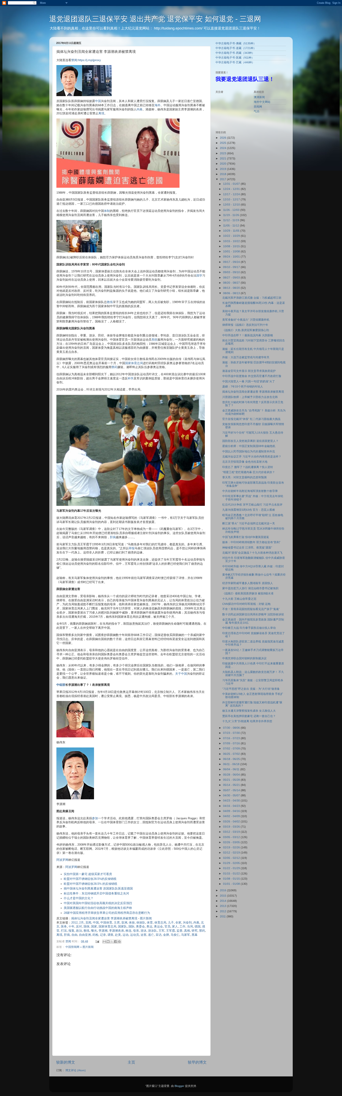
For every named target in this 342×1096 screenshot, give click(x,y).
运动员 (134, 934)
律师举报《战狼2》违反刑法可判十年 (245, 324)
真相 (187, 930)
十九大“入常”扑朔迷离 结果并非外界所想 (247, 721)
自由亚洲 (85, 934)
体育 (150, 922)
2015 (223, 895)
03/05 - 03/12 (232, 837)
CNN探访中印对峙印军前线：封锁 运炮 (246, 603)
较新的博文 (65, 1062)
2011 (223, 916)
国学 (199, 275)
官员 (167, 926)
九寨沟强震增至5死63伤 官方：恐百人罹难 (248, 509)
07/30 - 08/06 (232, 727)
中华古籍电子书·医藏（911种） (235, 57)
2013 (223, 906)
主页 (131, 1062)
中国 (98, 101)
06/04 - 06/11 (231, 769)
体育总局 (160, 922)
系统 (154, 339)
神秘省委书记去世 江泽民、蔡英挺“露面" (247, 547)
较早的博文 (197, 1062)
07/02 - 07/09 (232, 748)
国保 (86, 926)
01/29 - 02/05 (232, 863)
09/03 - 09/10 (232, 272)
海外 (158, 105)
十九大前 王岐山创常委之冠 (239, 598)
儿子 (171, 922)
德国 (197, 926)
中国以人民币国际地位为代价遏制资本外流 (248, 451)
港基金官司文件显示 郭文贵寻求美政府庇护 (249, 370)
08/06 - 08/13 (232, 293)
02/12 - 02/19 (232, 852)
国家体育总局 (134, 363)
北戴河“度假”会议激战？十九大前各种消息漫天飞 (252, 552)
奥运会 (158, 926)
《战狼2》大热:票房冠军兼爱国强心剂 (245, 330)
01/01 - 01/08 (232, 883)
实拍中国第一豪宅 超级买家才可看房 (88, 874)
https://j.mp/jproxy (89, 60)
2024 (223, 148)
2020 (223, 163)
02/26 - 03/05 (232, 842)
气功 (256, 111)
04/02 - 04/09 (232, 816)
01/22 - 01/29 (232, 868)
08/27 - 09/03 (232, 277)
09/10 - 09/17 (232, 267)
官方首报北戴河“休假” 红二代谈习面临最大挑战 (251, 419)
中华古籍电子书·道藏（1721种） (236, 48)
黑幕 (195, 934)
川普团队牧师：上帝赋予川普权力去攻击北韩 (250, 397)
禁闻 (74, 60)
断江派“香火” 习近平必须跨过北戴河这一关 (248, 523)
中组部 (60, 684)
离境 (101, 113)
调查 (110, 934)
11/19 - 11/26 (231, 215)
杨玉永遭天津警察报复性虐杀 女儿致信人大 (249, 710)
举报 (132, 548)
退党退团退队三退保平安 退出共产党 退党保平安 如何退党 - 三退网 (155, 19)
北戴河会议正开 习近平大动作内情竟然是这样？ (251, 456)
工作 (182, 926)
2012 (74, 922)
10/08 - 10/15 (232, 246)
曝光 (94, 930)
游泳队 (152, 930)
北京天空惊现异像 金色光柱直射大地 (244, 461)
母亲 (136, 930)
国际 (131, 926)
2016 (223, 890)
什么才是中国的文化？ (78, 898)
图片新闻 (146, 918)
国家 (94, 926)
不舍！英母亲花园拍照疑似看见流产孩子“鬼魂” (251, 609)
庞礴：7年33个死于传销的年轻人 (242, 386)
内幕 (139, 109)
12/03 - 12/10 (232, 204)
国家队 (122, 926)
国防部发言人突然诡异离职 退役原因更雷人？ (250, 441)
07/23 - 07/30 (232, 732)
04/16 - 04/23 (232, 805)
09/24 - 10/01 (232, 256)
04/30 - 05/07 (232, 795)
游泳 (143, 930)
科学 (131, 378)
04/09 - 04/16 (232, 811)
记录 (103, 934)
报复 (71, 930)
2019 (223, 169)
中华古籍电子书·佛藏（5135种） (236, 43)
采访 (159, 934)
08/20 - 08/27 (232, 282)
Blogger (179, 1086)
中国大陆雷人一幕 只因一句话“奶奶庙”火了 (248, 381)
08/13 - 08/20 (232, 287)
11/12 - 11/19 (231, 220)
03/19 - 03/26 (232, 826)
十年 (71, 926)
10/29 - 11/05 (231, 230)
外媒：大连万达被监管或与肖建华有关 (245, 357)
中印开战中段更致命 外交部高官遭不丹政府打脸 (251, 376)
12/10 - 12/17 (232, 199)
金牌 (166, 934)
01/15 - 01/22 (232, 873)
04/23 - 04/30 (232, 800)
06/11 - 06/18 (231, 764)
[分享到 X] (112, 941)
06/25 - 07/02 (232, 753)
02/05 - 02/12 (232, 857)
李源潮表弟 (116, 930)
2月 (81, 922)
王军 (161, 930)
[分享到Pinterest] (119, 941)
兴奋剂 (187, 922)
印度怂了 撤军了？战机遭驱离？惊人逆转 (247, 467)
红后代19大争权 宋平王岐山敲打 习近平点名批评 (252, 504)
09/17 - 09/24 (232, 262)
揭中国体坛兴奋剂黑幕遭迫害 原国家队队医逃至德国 (98, 888)
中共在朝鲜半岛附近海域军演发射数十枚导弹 (250, 491)
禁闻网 (258, 106)
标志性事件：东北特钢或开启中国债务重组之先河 (96, 893)
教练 (110, 302)
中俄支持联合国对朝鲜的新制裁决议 (244, 658)
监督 (179, 930)
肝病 (113, 537)
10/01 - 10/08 (232, 251)
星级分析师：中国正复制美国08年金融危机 (248, 446)
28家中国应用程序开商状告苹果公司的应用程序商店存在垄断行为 (107, 912)
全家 (178, 922)
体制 (107, 210)
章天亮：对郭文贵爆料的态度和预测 (244, 477)
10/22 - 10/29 (232, 235)
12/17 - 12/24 (232, 194)
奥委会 (140, 926)
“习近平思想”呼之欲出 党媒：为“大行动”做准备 (251, 688)
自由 (74, 934)
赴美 (118, 934)
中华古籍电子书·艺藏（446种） (235, 62)
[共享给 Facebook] (116, 941)
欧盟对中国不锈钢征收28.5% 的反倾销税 (90, 883)
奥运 (149, 926)
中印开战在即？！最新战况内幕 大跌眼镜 (247, 335)
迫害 (143, 934)
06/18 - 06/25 (232, 759)
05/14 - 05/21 (232, 784)
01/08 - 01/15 (232, 878)
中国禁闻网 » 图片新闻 (80, 946)
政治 (79, 930)
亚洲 (124, 922)
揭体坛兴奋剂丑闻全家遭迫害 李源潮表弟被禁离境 (104, 918)
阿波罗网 (62, 859)
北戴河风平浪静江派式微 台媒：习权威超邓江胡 (251, 297)
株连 (128, 930)
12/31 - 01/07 (232, 183)
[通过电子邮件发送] (104, 941)
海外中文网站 (262, 101)
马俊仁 (175, 934)
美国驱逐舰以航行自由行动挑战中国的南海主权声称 (98, 907)
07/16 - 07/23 (232, 738)
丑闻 (88, 922)
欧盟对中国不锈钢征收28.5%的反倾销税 (90, 878)
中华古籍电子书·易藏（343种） (235, 52)
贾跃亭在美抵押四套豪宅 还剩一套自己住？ (249, 716)
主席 (117, 922)
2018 (223, 174)
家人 (175, 926)
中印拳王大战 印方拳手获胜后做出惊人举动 (249, 627)
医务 (64, 926)
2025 (223, 142)
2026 (223, 137)
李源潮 (103, 930)
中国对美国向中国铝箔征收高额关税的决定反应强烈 (98, 903)
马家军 (185, 934)
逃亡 (151, 934)
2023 (223, 153)
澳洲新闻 (259, 97)
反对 (79, 926)
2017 (223, 179)
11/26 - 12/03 (231, 209)
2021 (223, 158)
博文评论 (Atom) (75, 1070)
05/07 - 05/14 (232, 790)
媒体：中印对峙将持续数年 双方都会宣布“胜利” (251, 542)
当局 (190, 926)
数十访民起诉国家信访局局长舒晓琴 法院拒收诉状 (253, 614)
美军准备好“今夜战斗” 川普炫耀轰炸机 (245, 319)
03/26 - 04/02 (232, 821)
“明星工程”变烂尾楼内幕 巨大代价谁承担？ (248, 472)
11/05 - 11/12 (231, 225)
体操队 (140, 922)
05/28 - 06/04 (232, 774)
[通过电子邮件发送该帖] (97, 941)
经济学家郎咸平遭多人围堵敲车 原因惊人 (247, 583)
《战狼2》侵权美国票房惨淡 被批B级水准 (248, 593)
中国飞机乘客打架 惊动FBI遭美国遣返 (245, 537)
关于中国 (181, 673)
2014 (223, 900)
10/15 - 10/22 (232, 241)
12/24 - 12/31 (232, 189)
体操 (132, 922)
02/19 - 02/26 (232, 847)
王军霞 (170, 930)
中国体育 (106, 922)
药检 (95, 934)
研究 (195, 930)
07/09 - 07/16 (232, 743)
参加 (95, 818)
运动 (125, 934)
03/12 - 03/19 (232, 831)
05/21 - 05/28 (232, 779)
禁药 (114, 367)
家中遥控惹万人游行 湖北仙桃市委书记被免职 (250, 588)
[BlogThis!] (108, 941)
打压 (64, 930)
